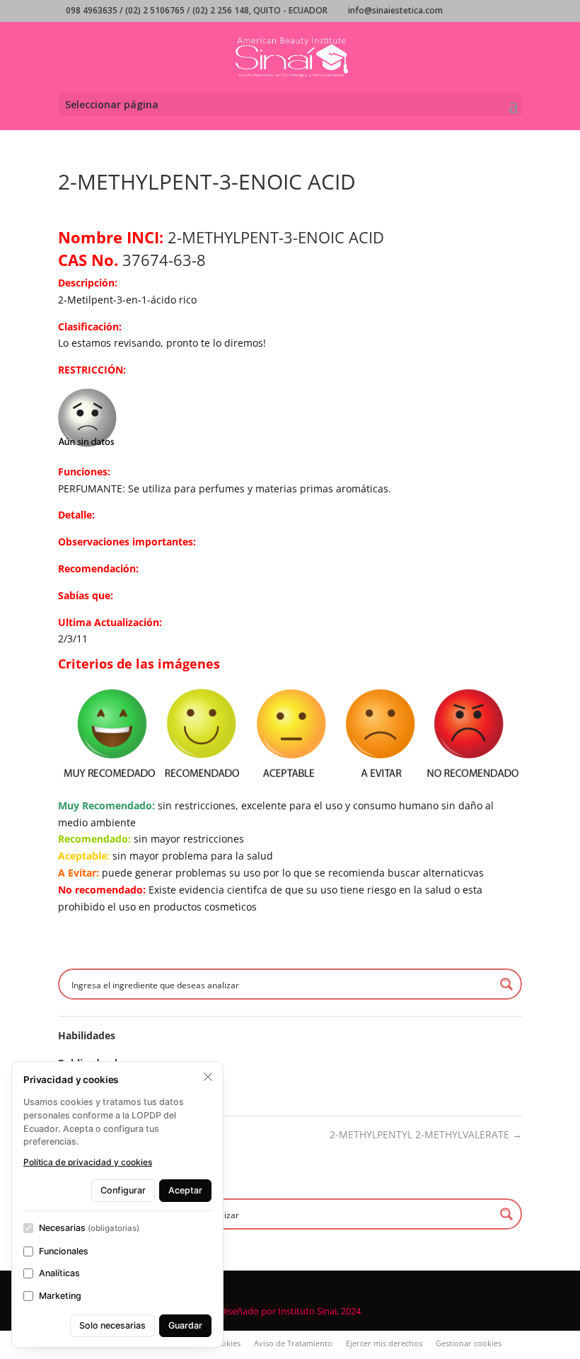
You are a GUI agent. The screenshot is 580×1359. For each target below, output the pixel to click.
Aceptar (185, 1190)
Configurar (123, 1190)
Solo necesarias (112, 1325)
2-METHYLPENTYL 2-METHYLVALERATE (426, 1134)
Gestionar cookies (468, 1343)
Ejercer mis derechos (384, 1343)
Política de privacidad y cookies (87, 1162)
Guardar (185, 1325)
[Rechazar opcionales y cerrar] (208, 1077)
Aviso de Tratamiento (293, 1343)
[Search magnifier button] (506, 984)
